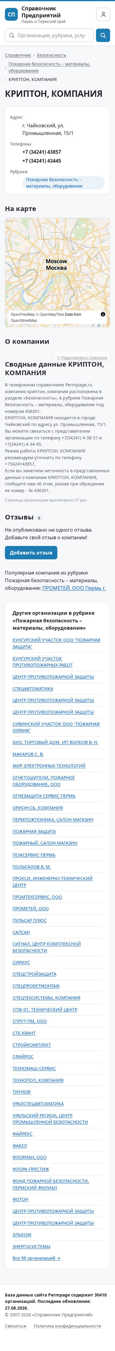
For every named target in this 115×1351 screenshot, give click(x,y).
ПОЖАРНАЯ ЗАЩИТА (34, 831)
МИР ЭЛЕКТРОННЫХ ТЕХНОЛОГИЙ (49, 766)
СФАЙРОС (23, 1056)
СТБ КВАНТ (24, 1033)
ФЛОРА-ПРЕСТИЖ (31, 1169)
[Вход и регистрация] (103, 14)
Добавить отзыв (31, 552)
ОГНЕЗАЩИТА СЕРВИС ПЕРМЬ (44, 796)
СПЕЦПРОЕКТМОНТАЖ (36, 986)
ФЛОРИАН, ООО (30, 1157)
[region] (57, 272)
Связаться (15, 1326)
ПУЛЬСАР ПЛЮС (30, 920)
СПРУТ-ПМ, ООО (30, 1021)
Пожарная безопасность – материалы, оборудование (49, 67)
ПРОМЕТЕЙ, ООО (31, 908)
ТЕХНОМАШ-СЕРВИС (34, 1068)
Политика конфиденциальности (67, 1326)
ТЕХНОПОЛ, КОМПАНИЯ (38, 1080)
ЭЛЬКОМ (22, 1234)
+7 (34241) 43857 (41, 152)
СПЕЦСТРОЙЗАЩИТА (34, 974)
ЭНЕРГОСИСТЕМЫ (31, 1246)
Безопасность (51, 55)
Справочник (18, 55)
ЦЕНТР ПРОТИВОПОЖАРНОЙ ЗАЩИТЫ (53, 677)
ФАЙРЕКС (23, 1134)
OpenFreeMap (23, 314)
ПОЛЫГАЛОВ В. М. (32, 867)
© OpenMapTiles (50, 314)
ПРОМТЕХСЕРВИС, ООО (37, 897)
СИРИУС (21, 962)
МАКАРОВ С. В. (28, 754)
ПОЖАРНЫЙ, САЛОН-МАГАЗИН (45, 843)
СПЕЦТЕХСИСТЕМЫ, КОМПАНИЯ (46, 998)
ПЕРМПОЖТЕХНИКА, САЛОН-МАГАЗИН (53, 819)
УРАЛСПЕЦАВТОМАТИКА (38, 1103)
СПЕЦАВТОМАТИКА (33, 688)
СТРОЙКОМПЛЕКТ (32, 1045)
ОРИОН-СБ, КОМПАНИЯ (38, 808)
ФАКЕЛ (20, 1146)
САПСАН (21, 932)
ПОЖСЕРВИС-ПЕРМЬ (34, 855)
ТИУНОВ (21, 1092)
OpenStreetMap (24, 320)
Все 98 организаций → (36, 1258)
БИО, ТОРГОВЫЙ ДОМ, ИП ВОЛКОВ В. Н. (55, 742)
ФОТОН (20, 1199)
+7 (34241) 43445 (41, 160)
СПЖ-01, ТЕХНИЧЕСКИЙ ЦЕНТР (45, 1009)
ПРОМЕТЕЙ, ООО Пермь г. (74, 588)
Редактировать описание (82, 357)
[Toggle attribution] (103, 314)
